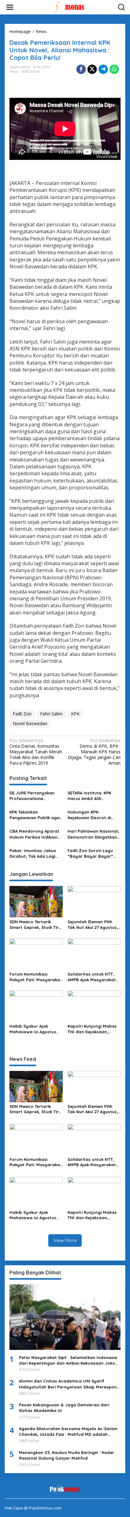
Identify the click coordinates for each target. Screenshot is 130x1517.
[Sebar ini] (81, 69)
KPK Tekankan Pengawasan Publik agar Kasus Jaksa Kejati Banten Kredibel (35, 814)
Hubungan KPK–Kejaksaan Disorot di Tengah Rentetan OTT (90, 814)
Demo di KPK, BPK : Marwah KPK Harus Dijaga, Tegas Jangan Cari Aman (94, 752)
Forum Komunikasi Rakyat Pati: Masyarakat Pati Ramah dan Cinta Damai (35, 977)
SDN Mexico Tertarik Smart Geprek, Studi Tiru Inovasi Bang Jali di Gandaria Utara (35, 924)
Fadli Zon (22, 714)
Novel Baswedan (30, 723)
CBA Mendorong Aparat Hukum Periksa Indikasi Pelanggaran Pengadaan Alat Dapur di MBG (35, 834)
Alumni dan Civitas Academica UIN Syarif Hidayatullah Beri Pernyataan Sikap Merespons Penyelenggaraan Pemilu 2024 (69, 1383)
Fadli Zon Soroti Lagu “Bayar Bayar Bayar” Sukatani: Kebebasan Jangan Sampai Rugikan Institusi (93, 853)
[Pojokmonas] (66, 7)
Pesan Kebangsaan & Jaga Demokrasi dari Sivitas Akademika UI (64, 1407)
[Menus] (10, 7)
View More (65, 1240)
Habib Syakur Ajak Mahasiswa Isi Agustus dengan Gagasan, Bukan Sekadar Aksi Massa (35, 1029)
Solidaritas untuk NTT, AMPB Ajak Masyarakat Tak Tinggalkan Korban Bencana (92, 977)
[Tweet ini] (92, 69)
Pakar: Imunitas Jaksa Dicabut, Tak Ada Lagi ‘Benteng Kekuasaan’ (32, 853)
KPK (75, 714)
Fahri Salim (51, 714)
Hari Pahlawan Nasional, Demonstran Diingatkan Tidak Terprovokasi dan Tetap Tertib (93, 834)
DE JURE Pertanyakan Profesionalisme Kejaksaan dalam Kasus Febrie (34, 795)
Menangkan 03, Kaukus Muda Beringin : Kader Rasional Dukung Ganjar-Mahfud (66, 1455)
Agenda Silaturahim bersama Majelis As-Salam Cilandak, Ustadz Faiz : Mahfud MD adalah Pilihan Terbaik (68, 1431)
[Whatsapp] (114, 69)
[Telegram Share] (103, 69)
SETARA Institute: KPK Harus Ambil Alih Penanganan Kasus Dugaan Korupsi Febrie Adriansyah (91, 795)
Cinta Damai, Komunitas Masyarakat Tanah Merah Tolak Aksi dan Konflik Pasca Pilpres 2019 (35, 752)
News (13, 71)
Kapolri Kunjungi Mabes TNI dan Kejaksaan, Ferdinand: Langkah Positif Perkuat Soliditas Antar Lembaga (93, 1029)
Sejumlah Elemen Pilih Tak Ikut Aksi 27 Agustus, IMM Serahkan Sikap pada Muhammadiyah (93, 924)
